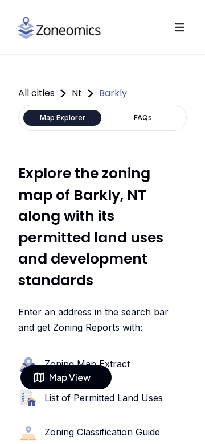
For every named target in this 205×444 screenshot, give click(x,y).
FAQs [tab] (143, 117)
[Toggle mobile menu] (180, 27)
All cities (36, 93)
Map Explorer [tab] (62, 117)
